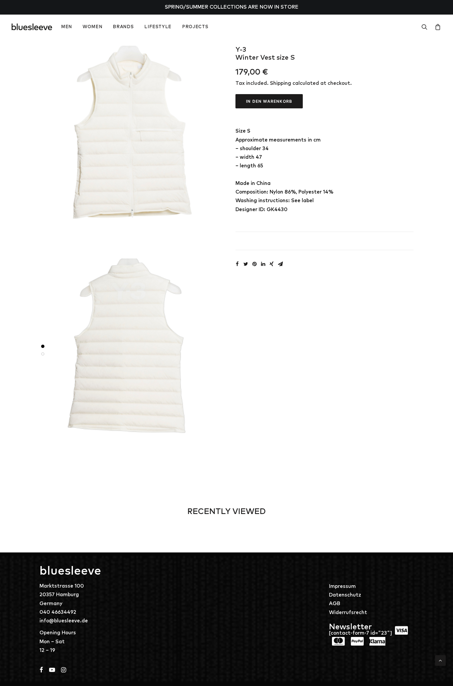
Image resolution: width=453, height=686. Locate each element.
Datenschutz (345, 595)
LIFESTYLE (157, 27)
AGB (334, 603)
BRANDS (123, 27)
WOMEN (92, 27)
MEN (66, 27)
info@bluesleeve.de (63, 620)
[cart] (436, 27)
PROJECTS (195, 27)
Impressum (342, 586)
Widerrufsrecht (348, 612)
